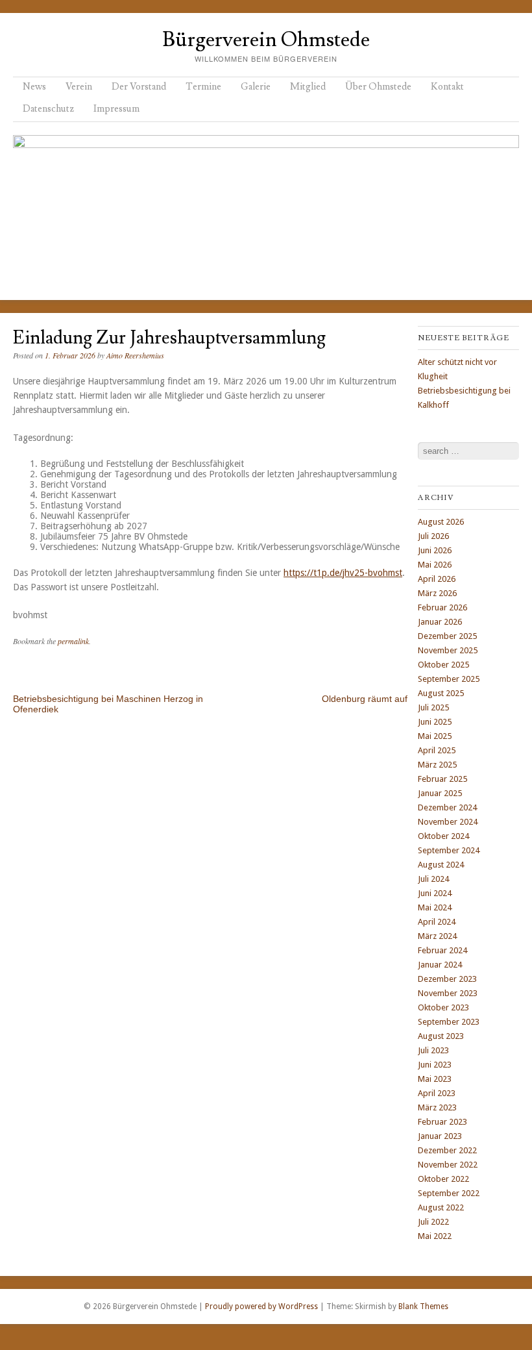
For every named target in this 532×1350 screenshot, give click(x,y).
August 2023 (441, 1036)
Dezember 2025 (447, 636)
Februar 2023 (442, 1122)
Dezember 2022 (447, 1150)
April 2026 (436, 579)
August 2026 (441, 522)
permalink (73, 641)
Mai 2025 (435, 736)
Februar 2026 (442, 607)
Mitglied (308, 87)
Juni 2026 (435, 550)
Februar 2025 (442, 779)
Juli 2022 (433, 1222)
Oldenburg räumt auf (364, 699)
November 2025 (448, 650)
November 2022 (448, 1164)
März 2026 (437, 593)
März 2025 (437, 764)
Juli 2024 (433, 879)
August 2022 (441, 1207)
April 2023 (436, 1093)
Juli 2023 (433, 1050)
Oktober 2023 (443, 1007)
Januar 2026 (440, 622)
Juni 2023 (435, 1064)
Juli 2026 (433, 536)
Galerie (256, 87)
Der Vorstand (139, 87)
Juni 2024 (435, 893)
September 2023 (448, 1022)
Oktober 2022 (443, 1179)
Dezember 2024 (447, 807)
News (34, 87)
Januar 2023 (440, 1136)
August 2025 (441, 693)
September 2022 (448, 1193)
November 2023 (448, 993)
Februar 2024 (442, 950)
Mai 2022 (435, 1236)
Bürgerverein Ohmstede (266, 39)
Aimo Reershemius (135, 355)
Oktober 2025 (443, 664)
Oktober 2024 (443, 836)
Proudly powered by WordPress (261, 1306)
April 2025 (436, 750)
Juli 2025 (433, 707)
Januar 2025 (440, 793)
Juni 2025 (435, 722)
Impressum (116, 109)
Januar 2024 (440, 964)
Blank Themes (423, 1306)
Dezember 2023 (447, 979)
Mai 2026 (435, 564)
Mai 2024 (435, 907)
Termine (203, 87)
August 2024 (441, 864)
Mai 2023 (435, 1079)
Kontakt (447, 87)
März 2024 (437, 936)
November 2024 (448, 822)
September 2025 (448, 679)
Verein (79, 87)
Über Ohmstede (378, 87)
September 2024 (448, 850)
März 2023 (437, 1107)
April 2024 (436, 922)
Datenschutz (48, 109)
